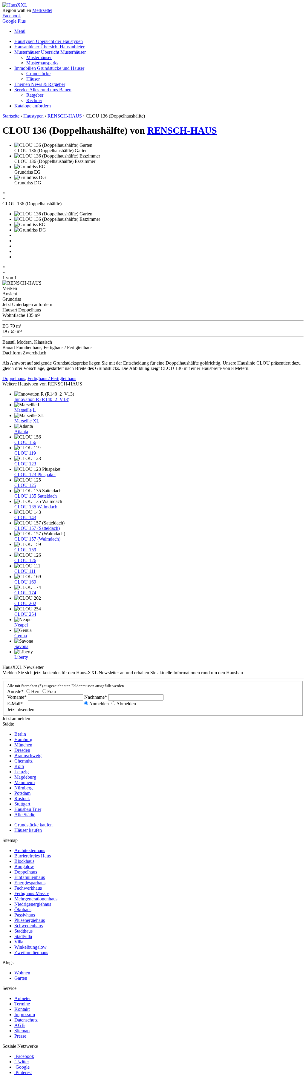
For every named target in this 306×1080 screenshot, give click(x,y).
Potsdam (22, 793)
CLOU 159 (25, 549)
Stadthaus (23, 931)
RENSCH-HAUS (182, 130)
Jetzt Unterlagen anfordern (27, 304)
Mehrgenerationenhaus (35, 898)
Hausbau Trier (27, 809)
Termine (22, 1003)
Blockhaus (24, 861)
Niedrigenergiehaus (32, 904)
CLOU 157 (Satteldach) (37, 528)
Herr (35, 691)
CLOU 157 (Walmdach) (37, 538)
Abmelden (126, 703)
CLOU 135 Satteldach (35, 496)
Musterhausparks (42, 62)
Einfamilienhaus (29, 877)
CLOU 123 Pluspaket (35, 474)
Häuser (33, 78)
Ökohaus (22, 909)
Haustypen (48, 41)
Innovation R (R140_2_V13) (41, 399)
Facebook (11, 15)
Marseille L (25, 410)
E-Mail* (15, 703)
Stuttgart (22, 803)
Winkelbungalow (30, 947)
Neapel (21, 624)
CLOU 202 (25, 603)
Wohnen (22, 972)
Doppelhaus (13, 378)
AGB (19, 1025)
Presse (20, 1036)
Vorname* (17, 697)
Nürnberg (23, 787)
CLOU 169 (25, 581)
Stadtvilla (23, 936)
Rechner (34, 100)
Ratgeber (34, 95)
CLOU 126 (25, 560)
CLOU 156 (25, 442)
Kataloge (32, 105)
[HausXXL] (14, 4)
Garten (20, 978)
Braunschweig (28, 755)
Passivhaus (24, 914)
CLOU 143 (25, 517)
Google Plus (14, 21)
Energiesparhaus (29, 882)
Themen (39, 84)
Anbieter (22, 998)
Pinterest (24, 1072)
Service (42, 89)
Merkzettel (42, 10)
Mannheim (24, 782)
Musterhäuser (50, 52)
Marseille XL (26, 420)
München (23, 744)
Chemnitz (23, 760)
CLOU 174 (25, 592)
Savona (21, 646)
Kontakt (22, 1009)
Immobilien (49, 68)
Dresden (22, 750)
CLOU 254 (25, 614)
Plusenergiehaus (29, 920)
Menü (19, 31)
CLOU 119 (25, 453)
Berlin (20, 734)
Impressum (24, 1014)
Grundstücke (38, 73)
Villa (18, 941)
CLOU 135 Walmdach (35, 506)
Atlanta (21, 431)
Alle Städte (24, 814)
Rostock (22, 798)
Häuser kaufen (28, 830)
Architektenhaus (29, 850)
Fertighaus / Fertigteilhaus (51, 378)
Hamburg (23, 739)
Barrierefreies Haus (32, 855)
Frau (51, 691)
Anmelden (99, 703)
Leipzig (21, 771)
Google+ (24, 1067)
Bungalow (24, 866)
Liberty (21, 657)
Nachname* (95, 697)
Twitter (22, 1061)
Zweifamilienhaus (31, 952)
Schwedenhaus (28, 925)
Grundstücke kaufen (33, 824)
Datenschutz (26, 1019)
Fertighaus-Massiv (31, 893)
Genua (20, 635)
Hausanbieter (49, 46)
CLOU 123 (25, 463)
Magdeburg (25, 777)
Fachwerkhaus (28, 888)
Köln (19, 766)
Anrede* (15, 691)
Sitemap (22, 1030)
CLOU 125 (25, 485)
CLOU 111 (25, 571)
